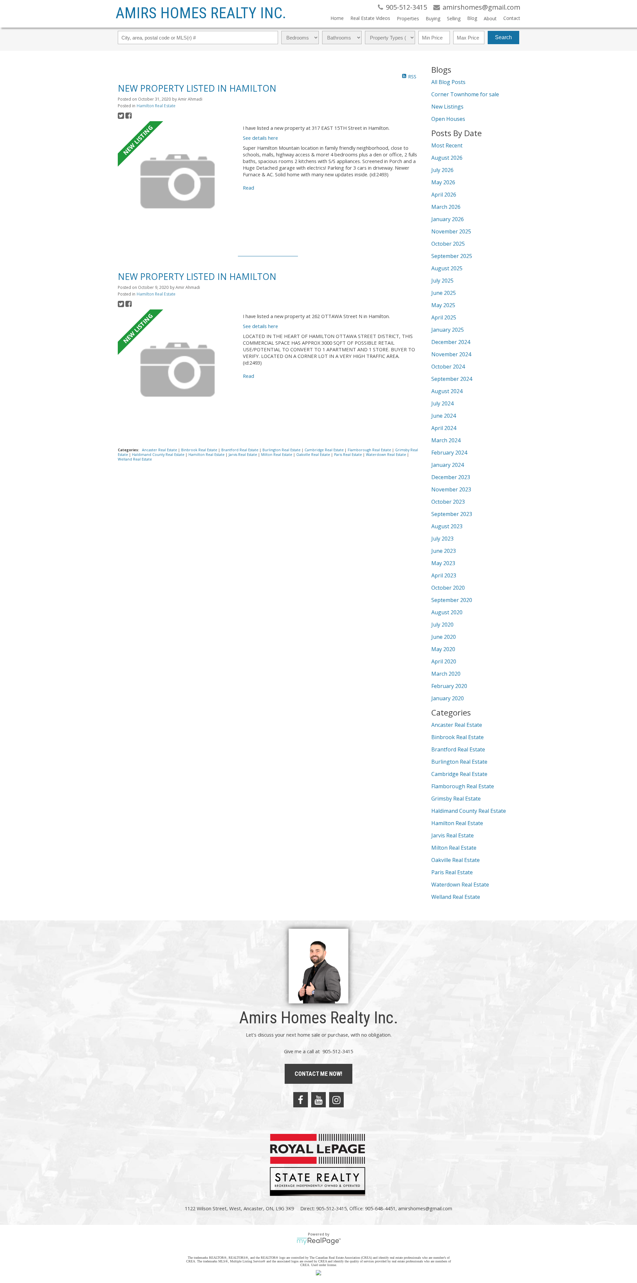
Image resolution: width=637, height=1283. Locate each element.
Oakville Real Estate (313, 454)
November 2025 (451, 231)
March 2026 (445, 207)
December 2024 (450, 342)
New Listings (447, 106)
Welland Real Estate (135, 459)
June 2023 (443, 551)
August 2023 (446, 526)
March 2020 (445, 673)
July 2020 (442, 624)
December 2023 (450, 477)
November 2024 (451, 354)
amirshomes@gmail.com (425, 1208)
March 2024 (445, 440)
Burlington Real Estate (282, 450)
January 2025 (447, 329)
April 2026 (443, 194)
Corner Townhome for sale (465, 94)
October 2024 (448, 366)
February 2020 (449, 686)
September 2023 (451, 514)
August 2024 (446, 391)
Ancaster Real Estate (160, 450)
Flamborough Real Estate (370, 450)
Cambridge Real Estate (325, 450)
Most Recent (446, 145)
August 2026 (446, 157)
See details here (260, 137)
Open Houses (448, 119)
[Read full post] (178, 182)
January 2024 (447, 465)
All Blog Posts (448, 82)
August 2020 (446, 612)
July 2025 (442, 280)
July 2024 (442, 403)
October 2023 (448, 501)
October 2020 (448, 587)
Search (503, 37)
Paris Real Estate (348, 454)
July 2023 (442, 538)
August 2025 (446, 268)
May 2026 (443, 182)
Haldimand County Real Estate (158, 454)
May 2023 (443, 563)
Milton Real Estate (277, 454)
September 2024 (451, 379)
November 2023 (451, 489)
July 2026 (442, 170)
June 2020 (443, 637)
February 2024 (449, 452)
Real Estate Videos (370, 18)
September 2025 (451, 256)
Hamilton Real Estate (156, 106)
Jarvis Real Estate (243, 454)
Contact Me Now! (318, 1073)
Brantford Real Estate (240, 450)
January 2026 (447, 219)
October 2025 (448, 243)
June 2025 (443, 293)
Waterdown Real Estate (386, 454)
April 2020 (443, 661)
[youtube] (318, 1099)
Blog (472, 18)
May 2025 (443, 305)
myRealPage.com (318, 1241)
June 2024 (443, 415)
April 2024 (443, 428)
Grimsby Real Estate (456, 798)
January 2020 (447, 698)
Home (337, 18)
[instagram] (336, 1099)
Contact (511, 18)
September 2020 (451, 600)
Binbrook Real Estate (199, 450)
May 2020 (443, 649)
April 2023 (443, 575)
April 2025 (443, 317)
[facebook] (300, 1099)
